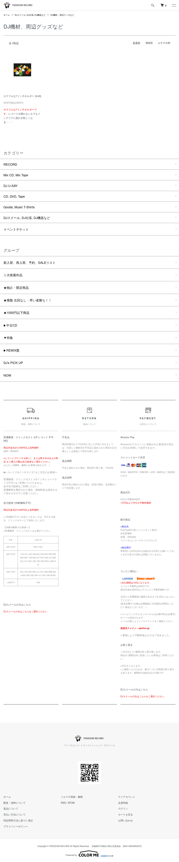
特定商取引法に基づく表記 (18, 820)
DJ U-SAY (10, 185)
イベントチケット (16, 229)
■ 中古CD (10, 325)
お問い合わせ (125, 820)
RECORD (10, 164)
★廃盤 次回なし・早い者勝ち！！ (27, 300)
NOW (7, 375)
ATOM (71, 802)
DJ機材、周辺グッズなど (62, 14)
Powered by (71, 854)
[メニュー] (174, 5)
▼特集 (8, 337)
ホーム (6, 14)
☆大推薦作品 (12, 275)
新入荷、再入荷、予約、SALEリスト (29, 262)
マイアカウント (126, 796)
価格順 (149, 42)
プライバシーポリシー (15, 826)
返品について (10, 808)
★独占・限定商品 (16, 287)
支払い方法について (14, 814)
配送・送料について (14, 802)
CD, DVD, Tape (14, 196)
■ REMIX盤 (11, 350)
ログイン (123, 808)
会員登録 (123, 802)
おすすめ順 (164, 42)
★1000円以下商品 (16, 312)
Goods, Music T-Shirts (19, 207)
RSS (63, 802)
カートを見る (125, 814)
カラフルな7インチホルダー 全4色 (22, 96)
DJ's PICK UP (13, 362)
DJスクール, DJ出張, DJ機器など (30, 14)
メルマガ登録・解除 (72, 796)
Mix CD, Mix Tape (15, 175)
